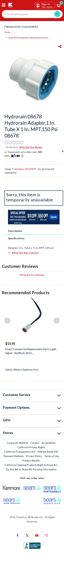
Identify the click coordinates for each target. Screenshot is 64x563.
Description (15, 230)
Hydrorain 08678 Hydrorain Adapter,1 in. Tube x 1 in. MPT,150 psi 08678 (31, 126)
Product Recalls (31, 460)
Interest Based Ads (48, 451)
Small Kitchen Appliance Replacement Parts (28, 37)
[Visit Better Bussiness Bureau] (32, 545)
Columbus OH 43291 (24, 168)
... (14, 32)
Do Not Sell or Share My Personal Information (31, 469)
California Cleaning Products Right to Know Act (31, 464)
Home (7, 32)
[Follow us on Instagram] (46, 535)
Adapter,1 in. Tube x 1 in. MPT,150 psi (31, 247)
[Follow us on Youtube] (36, 535)
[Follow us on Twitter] (27, 535)
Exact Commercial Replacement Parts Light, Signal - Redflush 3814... (31, 351)
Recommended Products (25, 292)
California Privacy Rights (31, 447)
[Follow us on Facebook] (17, 535)
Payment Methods (14, 456)
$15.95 (10, 344)
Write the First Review (30, 147)
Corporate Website (17, 442)
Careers (34, 442)
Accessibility (49, 442)
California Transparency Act (19, 451)
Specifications (16, 238)
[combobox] (32, 14)
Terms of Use (51, 456)
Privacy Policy (34, 456)
